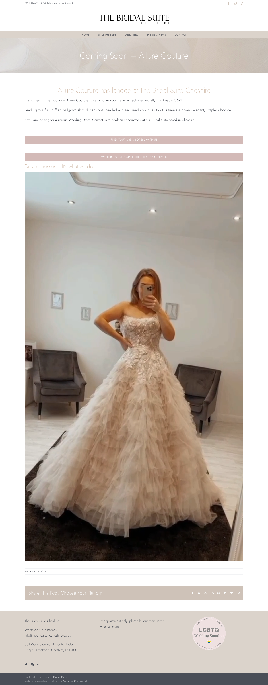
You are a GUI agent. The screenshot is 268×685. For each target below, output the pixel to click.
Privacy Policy (60, 677)
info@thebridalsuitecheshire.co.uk (57, 3)
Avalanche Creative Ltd (75, 681)
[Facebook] (26, 664)
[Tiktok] (37, 664)
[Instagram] (32, 664)
